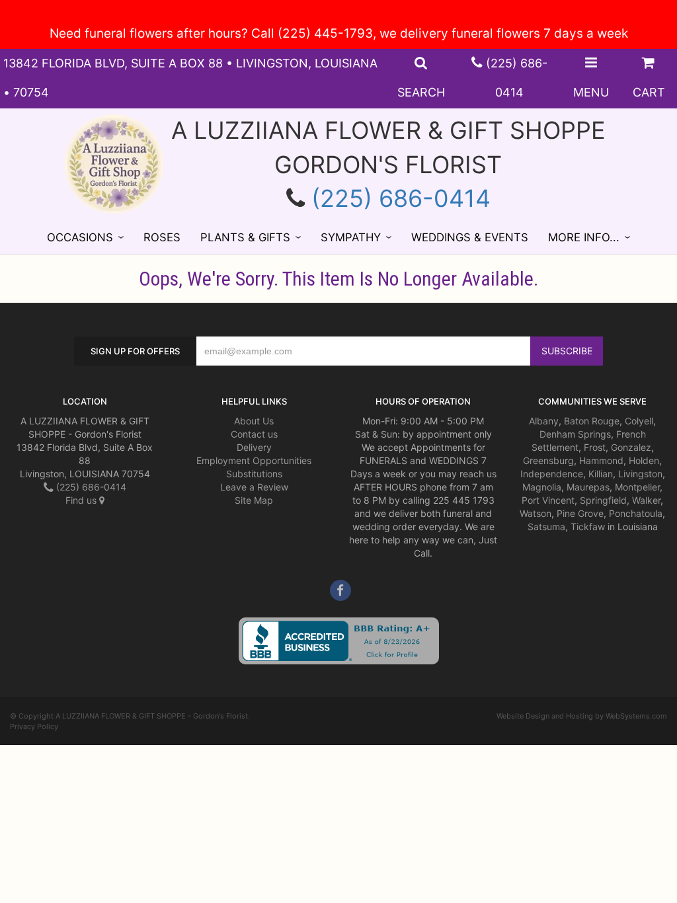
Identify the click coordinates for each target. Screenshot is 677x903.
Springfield (603, 500)
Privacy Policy (34, 726)
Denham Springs (575, 434)
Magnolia (541, 486)
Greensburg (548, 460)
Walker (646, 500)
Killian (600, 473)
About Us (254, 420)
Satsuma (546, 526)
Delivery (254, 447)
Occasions (80, 237)
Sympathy (351, 237)
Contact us (254, 434)
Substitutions (254, 473)
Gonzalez (631, 447)
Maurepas (588, 486)
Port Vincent (548, 500)
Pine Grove (580, 513)
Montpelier (637, 486)
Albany (544, 420)
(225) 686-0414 (401, 198)
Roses (161, 237)
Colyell (639, 420)
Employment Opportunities (253, 460)
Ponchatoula (635, 513)
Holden (644, 460)
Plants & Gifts (245, 237)
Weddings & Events (469, 237)
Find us (82, 500)
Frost (595, 447)
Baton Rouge (591, 420)
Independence (551, 473)
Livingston (640, 473)
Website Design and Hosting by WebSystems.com (582, 716)
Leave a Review (254, 486)
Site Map (254, 500)
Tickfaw (588, 526)
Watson (535, 513)
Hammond (601, 460)
